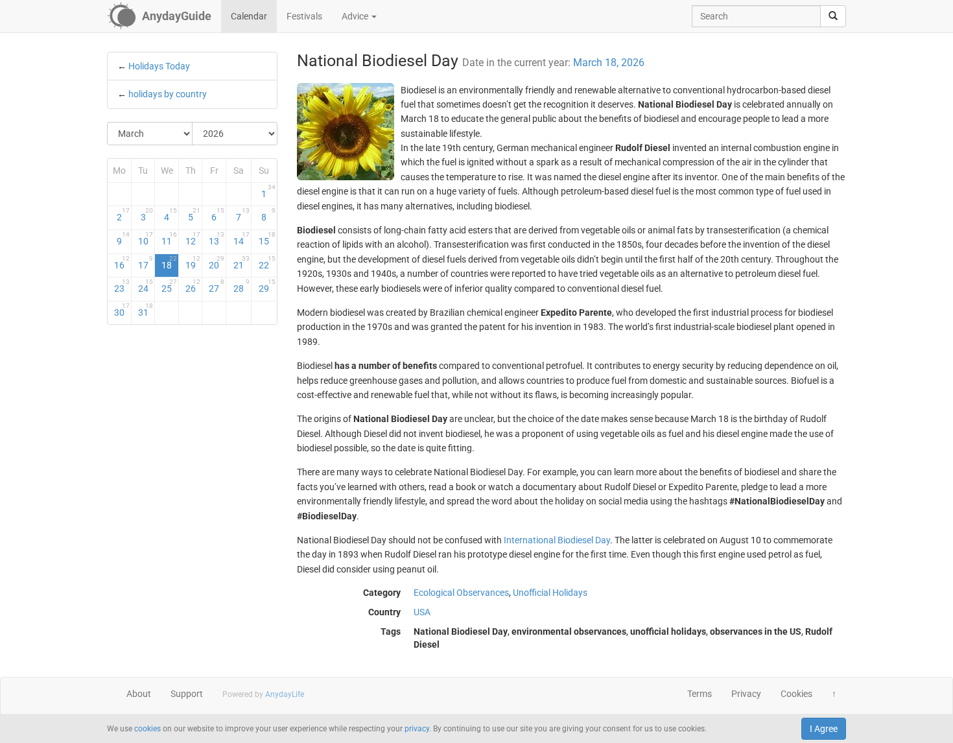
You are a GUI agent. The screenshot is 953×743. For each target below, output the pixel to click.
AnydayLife (284, 694)
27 (216, 286)
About (138, 694)
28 (241, 286)
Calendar (249, 16)
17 (146, 262)
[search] (833, 16)
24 (146, 286)
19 (193, 262)
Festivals (304, 16)
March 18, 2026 (608, 62)
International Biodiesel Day (557, 540)
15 (267, 238)
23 (122, 286)
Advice (356, 16)
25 (169, 286)
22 (267, 262)
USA (422, 612)
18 (169, 262)
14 (241, 238)
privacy (417, 728)
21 (241, 262)
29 (267, 286)
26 (193, 286)
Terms (699, 694)
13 (216, 238)
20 (216, 262)
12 (193, 238)
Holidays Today (159, 66)
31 (146, 310)
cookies (147, 728)
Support (187, 694)
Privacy (746, 694)
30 (122, 310)
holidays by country (167, 94)
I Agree (824, 729)
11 (169, 238)
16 (122, 262)
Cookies (796, 694)
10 (146, 238)
